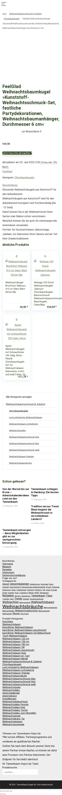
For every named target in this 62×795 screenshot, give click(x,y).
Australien (44, 584)
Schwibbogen (9, 698)
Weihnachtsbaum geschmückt (18, 650)
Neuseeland (44, 593)
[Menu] (4, 4)
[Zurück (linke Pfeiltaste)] (1, 794)
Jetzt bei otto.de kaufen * (17, 153)
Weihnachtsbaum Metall (15, 658)
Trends (18, 598)
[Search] (58, 4)
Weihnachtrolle (24, 602)
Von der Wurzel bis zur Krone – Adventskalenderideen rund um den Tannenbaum (15, 495)
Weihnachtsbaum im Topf (16, 655)
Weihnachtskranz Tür (13, 718)
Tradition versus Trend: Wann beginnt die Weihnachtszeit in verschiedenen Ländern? (45, 513)
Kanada (54, 590)
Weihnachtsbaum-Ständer (21, 456)
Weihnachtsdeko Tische (15, 710)
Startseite (7, 563)
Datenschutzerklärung (13, 575)
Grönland (30, 590)
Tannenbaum (38, 595)
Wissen (16, 613)
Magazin (6, 566)
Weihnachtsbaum (42, 602)
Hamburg (38, 590)
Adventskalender (19, 583)
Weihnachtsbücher (50, 608)
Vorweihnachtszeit (36, 599)
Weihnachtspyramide (13, 724)
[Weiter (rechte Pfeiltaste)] (4, 794)
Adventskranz (35, 584)
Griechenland (21, 590)
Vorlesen (26, 599)
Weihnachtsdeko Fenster (15, 704)
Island (48, 590)
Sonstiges (7, 621)
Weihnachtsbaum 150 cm (15, 641)
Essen (13, 590)
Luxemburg (23, 593)
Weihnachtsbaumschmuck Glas (24, 443)
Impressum (8, 572)
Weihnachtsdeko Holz (13, 707)
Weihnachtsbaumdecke (20, 463)
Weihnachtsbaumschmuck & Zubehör (25, 14)
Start (4, 14)
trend (12, 599)
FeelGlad (7, 171)
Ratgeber (7, 569)
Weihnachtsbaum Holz (14, 653)
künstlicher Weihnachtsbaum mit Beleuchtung (26, 633)
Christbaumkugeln (12, 19)
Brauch (49, 587)
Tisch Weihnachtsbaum (14, 635)
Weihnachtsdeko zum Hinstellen (19, 713)
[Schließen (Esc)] (11, 791)
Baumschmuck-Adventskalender (33, 587)
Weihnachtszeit (44, 611)
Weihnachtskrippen (12, 721)
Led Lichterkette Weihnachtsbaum (25, 417)
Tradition (5, 599)
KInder (4, 593)
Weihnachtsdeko (8, 611)
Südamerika (26, 596)
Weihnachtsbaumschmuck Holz (24, 437)
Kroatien (11, 593)
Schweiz (18, 596)
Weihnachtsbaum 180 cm (15, 644)
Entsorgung (6, 590)
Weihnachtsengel (11, 715)
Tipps (49, 595)
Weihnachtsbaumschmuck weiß (24, 450)
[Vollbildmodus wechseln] (4, 791)
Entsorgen (55, 587)
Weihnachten (10, 602)
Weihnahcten (7, 614)
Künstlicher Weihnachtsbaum (17, 627)
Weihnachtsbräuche (22, 606)
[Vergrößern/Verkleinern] (1, 791)
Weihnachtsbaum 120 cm (15, 638)
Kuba (17, 593)
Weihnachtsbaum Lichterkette (23, 424)
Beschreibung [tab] (9, 185)
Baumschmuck (15, 587)
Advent (6, 584)
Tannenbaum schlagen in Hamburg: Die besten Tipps (45, 492)
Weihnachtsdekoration (26, 610)
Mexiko (31, 593)
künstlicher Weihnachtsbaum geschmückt (24, 630)
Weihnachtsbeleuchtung (15, 701)
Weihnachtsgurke (17, 430)
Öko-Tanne (25, 614)
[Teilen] (7, 791)
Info (43, 590)
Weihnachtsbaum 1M (13, 647)
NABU (36, 593)
